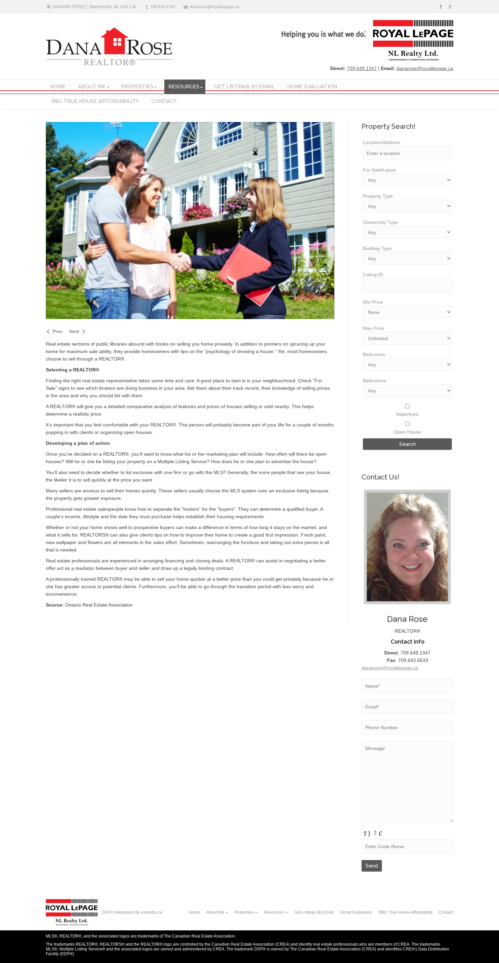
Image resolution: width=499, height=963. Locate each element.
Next (74, 331)
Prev (57, 331)
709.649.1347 (362, 68)
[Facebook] (449, 7)
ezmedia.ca (151, 912)
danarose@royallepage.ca (424, 68)
